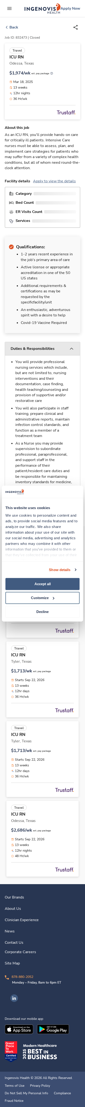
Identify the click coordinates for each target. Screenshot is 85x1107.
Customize (40, 598)
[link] (42, 8)
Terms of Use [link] (14, 1086)
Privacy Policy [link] (40, 1086)
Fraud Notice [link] (14, 1101)
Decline (42, 612)
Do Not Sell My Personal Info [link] (26, 1093)
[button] (42, 348)
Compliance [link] (62, 1093)
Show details (59, 570)
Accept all (42, 584)
